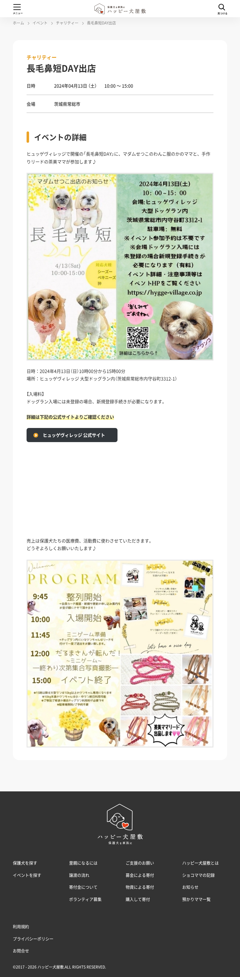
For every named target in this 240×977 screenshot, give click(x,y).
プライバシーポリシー (33, 939)
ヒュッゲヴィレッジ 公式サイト (74, 435)
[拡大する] (205, 181)
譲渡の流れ (79, 875)
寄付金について (83, 887)
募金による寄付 (140, 875)
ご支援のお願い (140, 863)
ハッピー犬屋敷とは (200, 863)
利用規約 (21, 926)
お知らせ (190, 887)
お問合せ (21, 950)
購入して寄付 (138, 899)
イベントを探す (27, 875)
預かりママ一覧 (196, 899)
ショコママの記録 (198, 875)
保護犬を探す (25, 863)
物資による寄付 (140, 887)
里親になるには (83, 863)
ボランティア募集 (85, 899)
